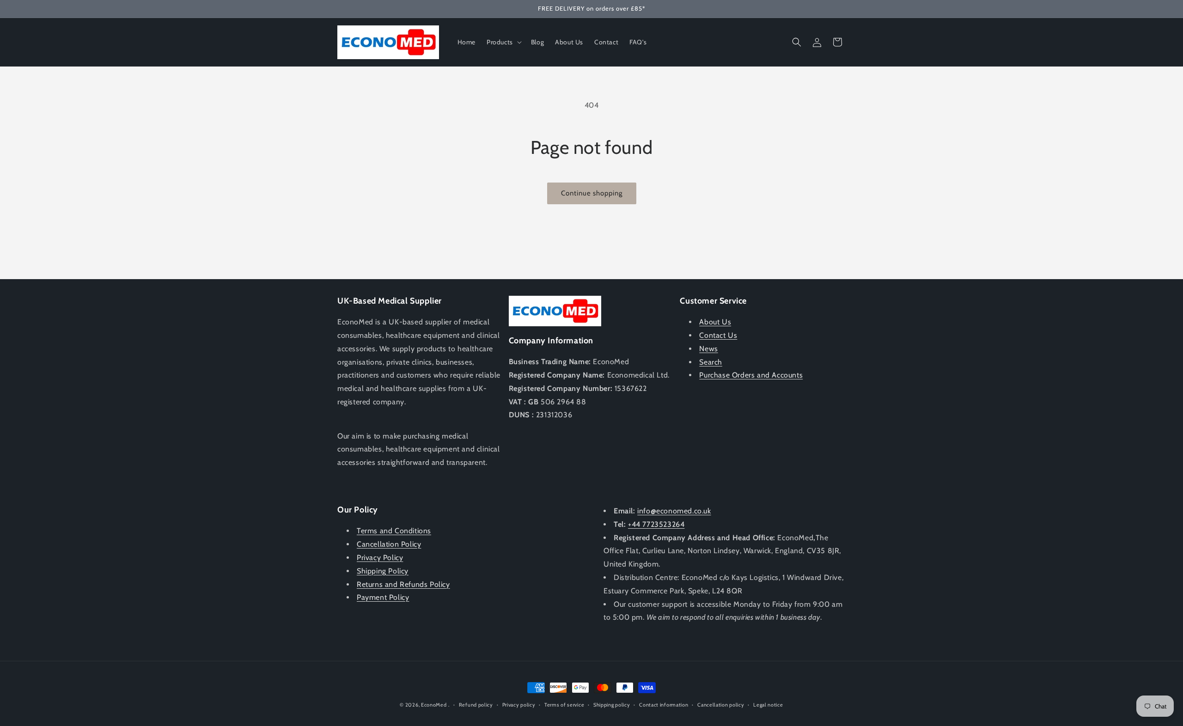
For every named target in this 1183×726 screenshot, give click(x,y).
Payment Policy (383, 597)
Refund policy (476, 705)
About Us (715, 321)
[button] (503, 42)
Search (710, 362)
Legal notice (768, 705)
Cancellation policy (720, 705)
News (708, 348)
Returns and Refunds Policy (403, 584)
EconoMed (434, 705)
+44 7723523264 (656, 524)
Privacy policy (519, 705)
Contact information (663, 705)
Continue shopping (591, 193)
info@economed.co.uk (674, 510)
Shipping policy (611, 705)
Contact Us (718, 335)
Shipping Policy (383, 571)
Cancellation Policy (389, 544)
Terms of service (564, 705)
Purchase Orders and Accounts (751, 375)
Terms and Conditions (394, 530)
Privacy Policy (380, 557)
